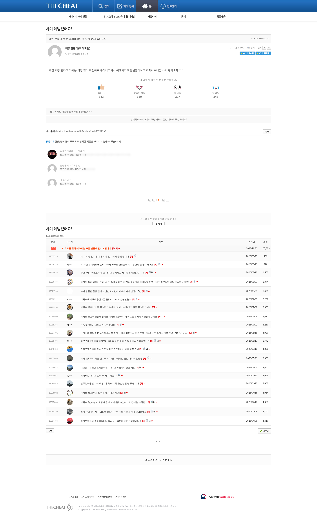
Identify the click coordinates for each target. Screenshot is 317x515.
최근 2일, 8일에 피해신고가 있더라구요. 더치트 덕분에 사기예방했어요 (117, 341)
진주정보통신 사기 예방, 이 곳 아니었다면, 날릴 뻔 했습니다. (112, 383)
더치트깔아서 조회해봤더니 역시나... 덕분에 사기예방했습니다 (113, 421)
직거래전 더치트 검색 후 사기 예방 (99, 375)
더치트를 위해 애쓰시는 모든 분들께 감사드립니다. (90, 248)
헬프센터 (169, 6)
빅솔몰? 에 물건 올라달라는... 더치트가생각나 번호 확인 (110, 367)
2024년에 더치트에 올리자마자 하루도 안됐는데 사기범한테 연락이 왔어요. (119, 264)
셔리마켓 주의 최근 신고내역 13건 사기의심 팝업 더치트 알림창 (113, 358)
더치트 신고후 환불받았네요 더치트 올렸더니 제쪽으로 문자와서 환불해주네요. (121, 316)
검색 (103, 6)
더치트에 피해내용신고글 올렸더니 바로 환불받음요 (107, 299)
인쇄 (253, 48)
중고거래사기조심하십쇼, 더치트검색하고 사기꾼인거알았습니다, (114, 272)
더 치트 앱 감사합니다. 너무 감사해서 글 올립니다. (107, 256)
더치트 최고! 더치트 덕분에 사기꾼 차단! (102, 393)
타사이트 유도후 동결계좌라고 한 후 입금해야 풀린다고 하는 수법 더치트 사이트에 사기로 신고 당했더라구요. (136, 333)
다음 (158, 442)
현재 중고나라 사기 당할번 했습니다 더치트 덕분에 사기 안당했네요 (115, 411)
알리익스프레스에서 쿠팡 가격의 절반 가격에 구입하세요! (158, 119)
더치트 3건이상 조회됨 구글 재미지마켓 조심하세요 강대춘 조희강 (115, 402)
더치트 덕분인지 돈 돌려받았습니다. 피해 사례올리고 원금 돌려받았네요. (118, 307)
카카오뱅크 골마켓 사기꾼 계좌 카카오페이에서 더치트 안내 (111, 349)
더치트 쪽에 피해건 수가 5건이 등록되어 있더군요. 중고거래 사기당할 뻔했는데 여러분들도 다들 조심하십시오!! (136, 282)
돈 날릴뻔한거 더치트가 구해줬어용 (100, 325)
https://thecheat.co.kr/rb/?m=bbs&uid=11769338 (82, 131)
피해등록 (125, 6)
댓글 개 (50, 141)
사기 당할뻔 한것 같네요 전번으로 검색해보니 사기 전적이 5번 (113, 291)
